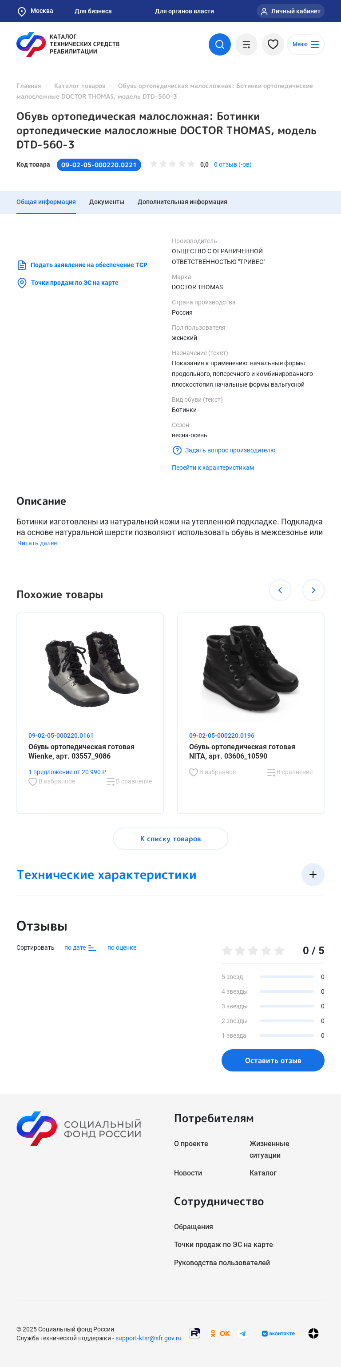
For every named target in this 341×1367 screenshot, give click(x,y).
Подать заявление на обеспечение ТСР (89, 264)
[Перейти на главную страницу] (67, 44)
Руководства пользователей (222, 1263)
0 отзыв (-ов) (233, 164)
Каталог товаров (79, 85)
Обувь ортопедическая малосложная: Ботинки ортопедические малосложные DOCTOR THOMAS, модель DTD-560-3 (166, 130)
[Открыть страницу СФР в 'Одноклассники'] (219, 1333)
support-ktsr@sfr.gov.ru (148, 1338)
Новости (188, 1173)
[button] (280, 590)
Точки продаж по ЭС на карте (75, 282)
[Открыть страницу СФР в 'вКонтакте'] (278, 1333)
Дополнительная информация (182, 201)
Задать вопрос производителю (230, 450)
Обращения (193, 1227)
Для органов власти (184, 11)
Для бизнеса (93, 11)
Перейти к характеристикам (213, 467)
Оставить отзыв (273, 1060)
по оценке (121, 947)
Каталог (263, 1173)
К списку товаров (170, 838)
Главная (28, 85)
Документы (106, 201)
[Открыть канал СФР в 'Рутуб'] (194, 1333)
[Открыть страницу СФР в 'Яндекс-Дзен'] (313, 1333)
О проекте (191, 1143)
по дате (75, 947)
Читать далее (37, 543)
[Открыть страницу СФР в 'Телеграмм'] (243, 1333)
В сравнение (133, 781)
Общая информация (46, 201)
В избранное (56, 781)
